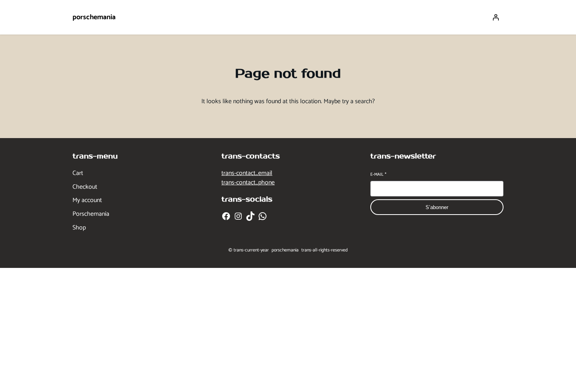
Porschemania (90, 214)
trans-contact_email (246, 173)
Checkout (84, 187)
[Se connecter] (496, 17)
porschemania (94, 17)
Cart (77, 173)
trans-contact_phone (248, 182)
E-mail (378, 175)
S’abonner (437, 207)
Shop (79, 228)
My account (87, 200)
